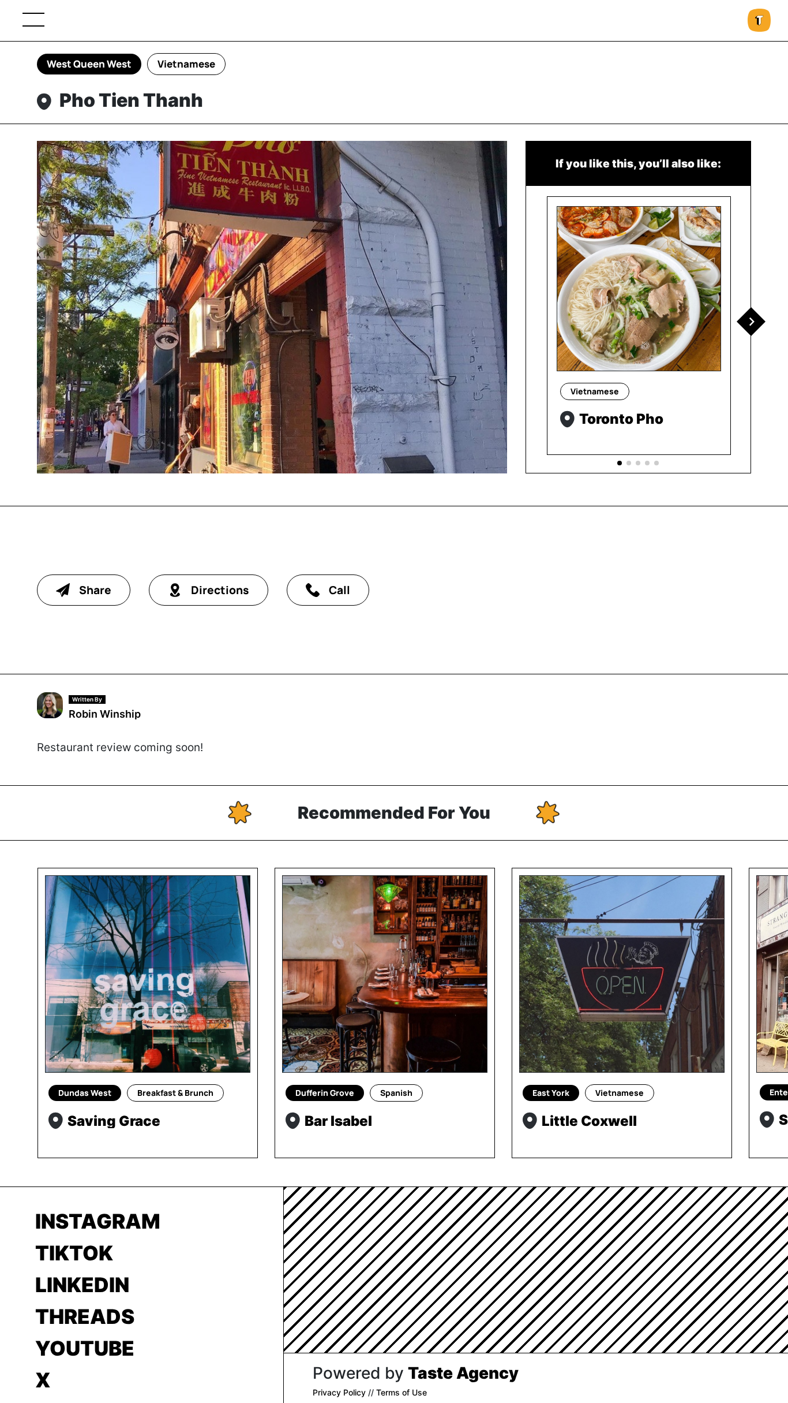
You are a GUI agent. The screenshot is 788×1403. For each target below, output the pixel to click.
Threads (84, 1316)
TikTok (74, 1252)
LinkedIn (82, 1284)
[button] (751, 321)
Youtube (84, 1348)
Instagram (97, 1221)
